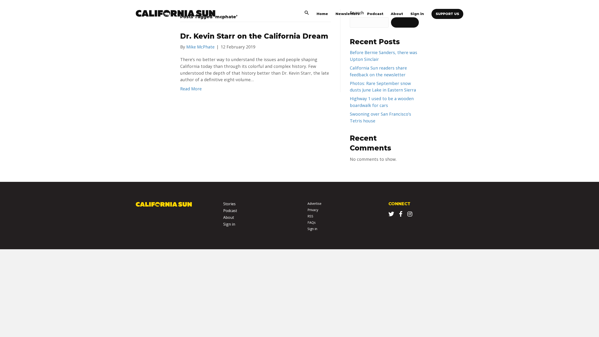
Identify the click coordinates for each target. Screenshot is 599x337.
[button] (307, 14)
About (397, 13)
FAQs (311, 222)
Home (322, 13)
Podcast (375, 13)
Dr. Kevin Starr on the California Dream (254, 36)
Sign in (417, 13)
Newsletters (348, 13)
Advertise (314, 203)
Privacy (312, 210)
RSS (310, 216)
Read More (191, 89)
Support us (447, 14)
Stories (229, 203)
